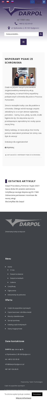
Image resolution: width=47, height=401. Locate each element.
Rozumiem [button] (37, 394)
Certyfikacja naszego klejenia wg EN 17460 (22, 192)
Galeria (13, 282)
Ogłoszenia (12, 290)
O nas (12, 270)
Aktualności (12, 155)
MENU (23, 42)
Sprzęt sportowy (14, 320)
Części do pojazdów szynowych (19, 308)
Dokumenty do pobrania (17, 295)
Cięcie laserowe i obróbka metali (19, 312)
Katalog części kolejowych (17, 324)
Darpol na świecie (16, 274)
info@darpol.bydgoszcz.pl (14, 364)
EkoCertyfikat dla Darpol (14, 201)
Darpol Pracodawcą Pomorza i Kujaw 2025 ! (22, 186)
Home (10, 267)
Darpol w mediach (16, 278)
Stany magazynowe (15, 329)
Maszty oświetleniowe (16, 316)
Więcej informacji (23, 398)
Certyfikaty (12, 286)
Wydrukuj (10, 147)
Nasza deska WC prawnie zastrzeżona (20, 189)
